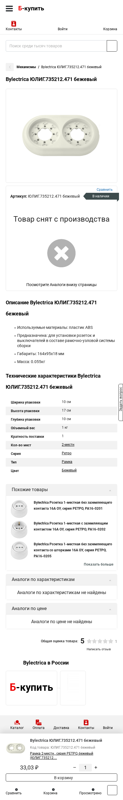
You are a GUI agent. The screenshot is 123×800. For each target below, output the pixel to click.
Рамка (67, 462)
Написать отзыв (99, 649)
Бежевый (69, 470)
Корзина (110, 29)
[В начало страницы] (112, 790)
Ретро (67, 453)
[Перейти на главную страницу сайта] (43, 8)
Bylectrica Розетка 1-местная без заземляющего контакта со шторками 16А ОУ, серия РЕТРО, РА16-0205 (73, 550)
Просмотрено (90, 793)
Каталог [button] (17, 728)
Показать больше (98, 564)
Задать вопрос (121, 399)
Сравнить (14, 793)
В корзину (63, 777)
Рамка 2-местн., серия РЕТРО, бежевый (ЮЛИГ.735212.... (61, 756)
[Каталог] (9, 8)
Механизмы (26, 67)
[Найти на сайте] (112, 46)
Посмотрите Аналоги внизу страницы (61, 284)
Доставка (61, 728)
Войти (63, 29)
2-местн (68, 445)
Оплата (39, 728)
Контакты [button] (14, 29)
